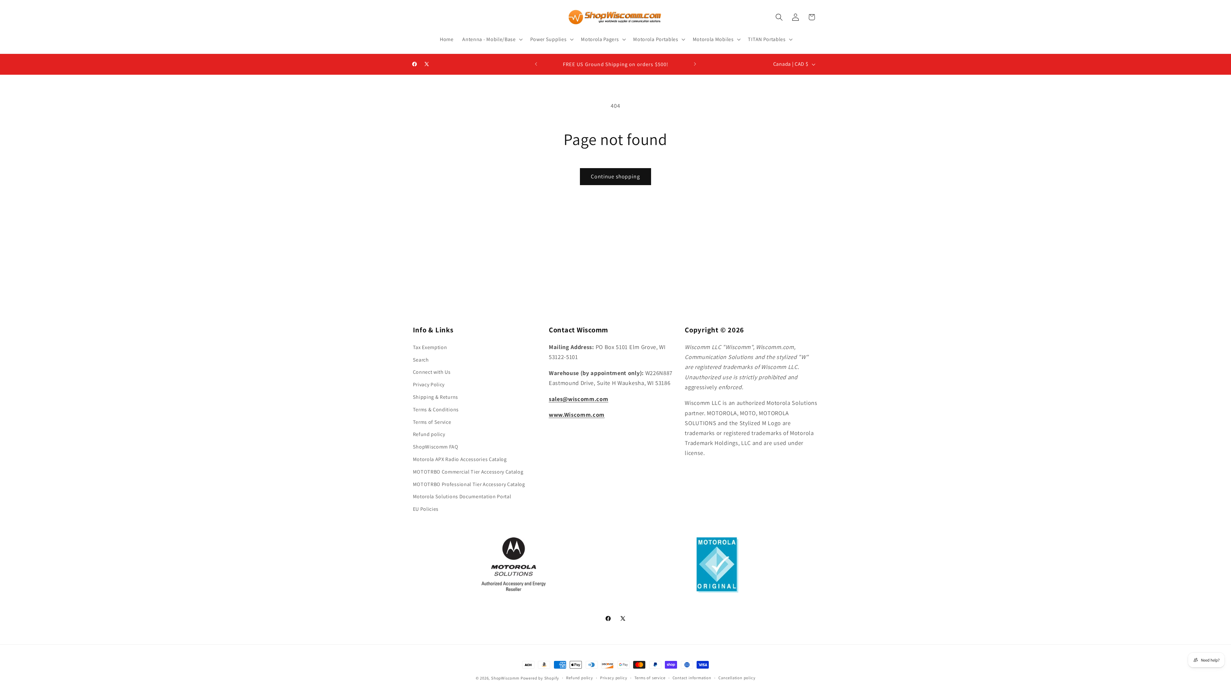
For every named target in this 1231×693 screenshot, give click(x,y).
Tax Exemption (430, 347)
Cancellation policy (736, 677)
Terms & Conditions (436, 409)
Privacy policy (613, 677)
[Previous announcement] (536, 64)
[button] (491, 39)
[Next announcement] (695, 64)
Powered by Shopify (540, 678)
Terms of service (650, 677)
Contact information (692, 677)
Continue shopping (615, 176)
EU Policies (426, 509)
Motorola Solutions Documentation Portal (462, 496)
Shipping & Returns (435, 397)
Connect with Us (432, 372)
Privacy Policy (429, 384)
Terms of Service (432, 422)
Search (421, 359)
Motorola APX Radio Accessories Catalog (460, 459)
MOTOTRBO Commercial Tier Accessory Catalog (468, 471)
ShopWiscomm (505, 678)
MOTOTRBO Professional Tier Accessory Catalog (469, 484)
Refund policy (429, 434)
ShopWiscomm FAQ (435, 446)
